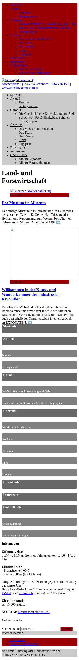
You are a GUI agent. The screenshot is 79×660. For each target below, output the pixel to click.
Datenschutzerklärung (24, 644)
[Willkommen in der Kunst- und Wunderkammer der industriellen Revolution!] (44, 278)
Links (22, 50)
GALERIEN (18, 65)
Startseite (16, 5)
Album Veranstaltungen (34, 73)
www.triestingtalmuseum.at (20, 87)
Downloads (17, 58)
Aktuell (15, 9)
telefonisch (26, 593)
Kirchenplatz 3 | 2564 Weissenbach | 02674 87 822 (35, 84)
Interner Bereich (12, 633)
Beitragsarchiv (28, 16)
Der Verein (26, 46)
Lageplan (25, 54)
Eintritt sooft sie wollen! (34, 612)
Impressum (17, 61)
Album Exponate (30, 69)
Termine (24, 12)
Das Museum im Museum (36, 39)
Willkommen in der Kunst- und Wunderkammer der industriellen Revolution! (31, 294)
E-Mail (6, 593)
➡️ (58, 222)
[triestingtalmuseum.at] (17, 80)
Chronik (15, 20)
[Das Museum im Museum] (31, 191)
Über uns (16, 35)
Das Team (25, 43)
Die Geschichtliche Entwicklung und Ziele (47, 24)
